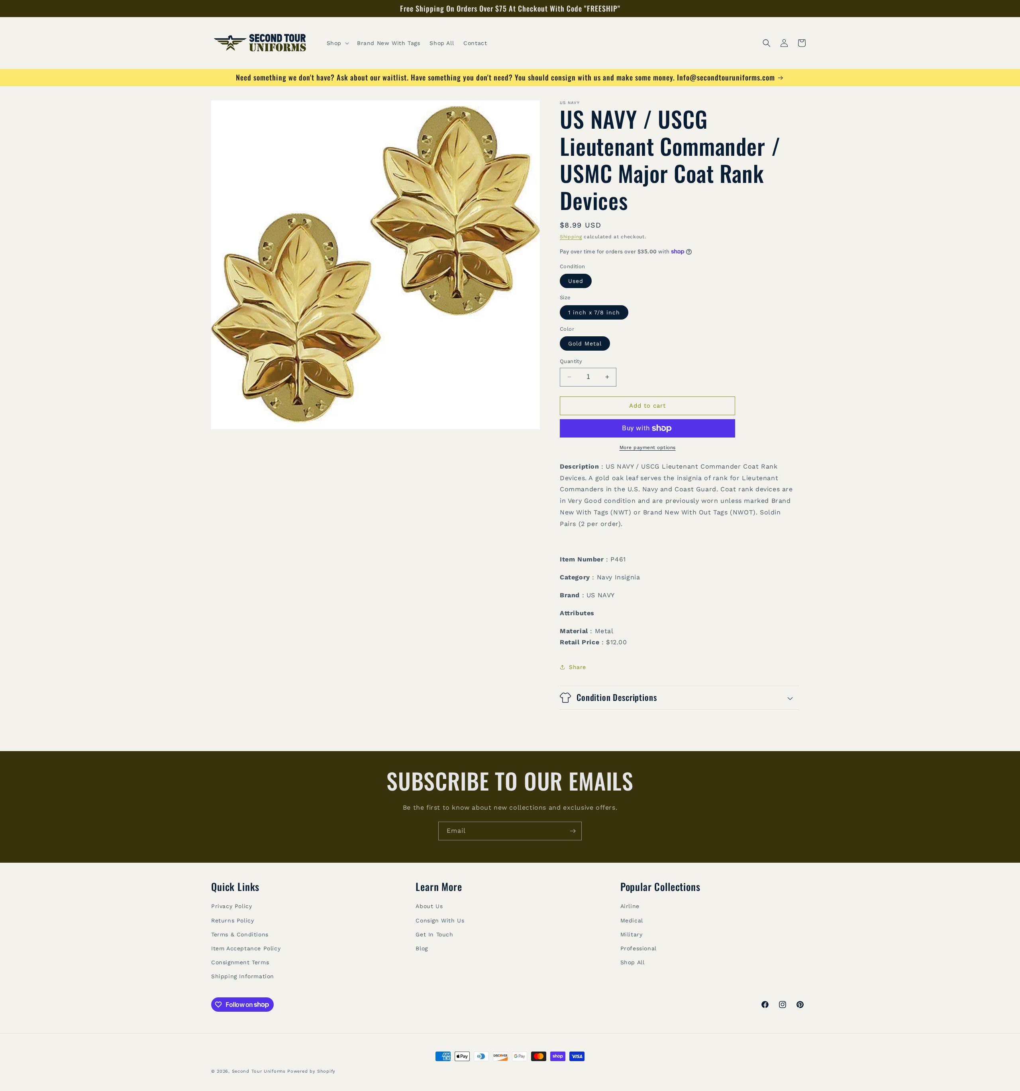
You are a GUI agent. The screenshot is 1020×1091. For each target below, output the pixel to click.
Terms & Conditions (240, 934)
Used (575, 281)
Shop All (632, 962)
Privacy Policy (231, 906)
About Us (429, 906)
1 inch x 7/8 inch (594, 312)
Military (631, 934)
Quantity (571, 361)
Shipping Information (242, 976)
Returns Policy (232, 920)
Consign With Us (440, 920)
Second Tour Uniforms (259, 1071)
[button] (337, 43)
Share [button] (577, 667)
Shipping (571, 236)
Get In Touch (434, 934)
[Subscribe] (572, 831)
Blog (422, 948)
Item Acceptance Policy (245, 948)
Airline (629, 906)
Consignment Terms (240, 962)
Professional (638, 948)
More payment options (648, 447)
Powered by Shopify (311, 1071)
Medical (631, 920)
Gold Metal (585, 343)
